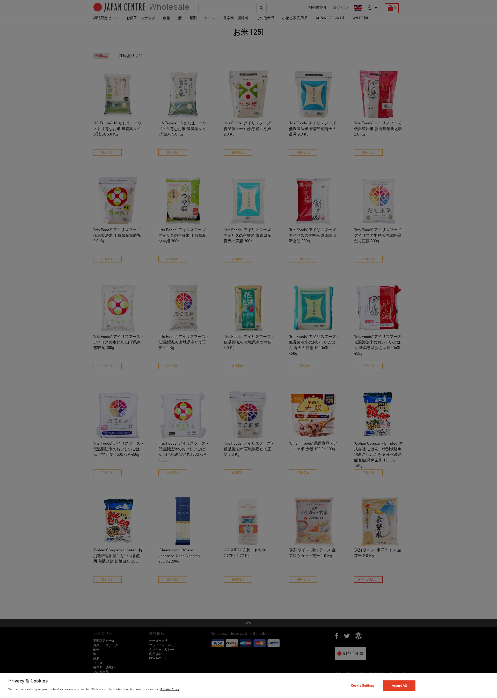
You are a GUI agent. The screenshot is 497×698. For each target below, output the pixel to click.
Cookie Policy (169, 689)
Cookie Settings (362, 685)
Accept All (399, 685)
